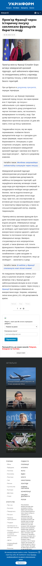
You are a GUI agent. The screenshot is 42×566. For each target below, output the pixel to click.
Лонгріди (24, 483)
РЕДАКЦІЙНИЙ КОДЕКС (12, 544)
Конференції (26, 491)
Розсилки (10, 548)
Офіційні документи (25, 495)
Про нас (10, 505)
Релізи (23, 499)
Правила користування (11, 518)
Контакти (10, 508)
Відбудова (10, 467)
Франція (13, 304)
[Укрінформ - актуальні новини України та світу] (21, 4)
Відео (23, 474)
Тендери (10, 522)
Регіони (9, 483)
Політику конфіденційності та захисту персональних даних (21, 557)
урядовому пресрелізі (26, 87)
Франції (6, 289)
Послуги (9, 8)
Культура (10, 490)
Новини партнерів (25, 487)
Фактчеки (10, 477)
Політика (10, 470)
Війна (9, 464)
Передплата (11, 511)
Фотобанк (16, 8)
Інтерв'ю (24, 467)
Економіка (10, 474)
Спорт (9, 496)
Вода (20, 304)
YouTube (15, 349)
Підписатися (11, 339)
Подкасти (25, 461)
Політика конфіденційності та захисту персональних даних (13, 534)
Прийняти (21, 563)
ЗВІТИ (9, 540)
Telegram (32, 347)
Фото (23, 471)
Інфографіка (25, 480)
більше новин (21, 353)
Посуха (27, 304)
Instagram (6, 349)
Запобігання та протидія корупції (13, 526)
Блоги (23, 477)
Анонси (31, 8)
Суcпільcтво (11, 486)
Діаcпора (10, 493)
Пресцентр (24, 8)
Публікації (25, 464)
